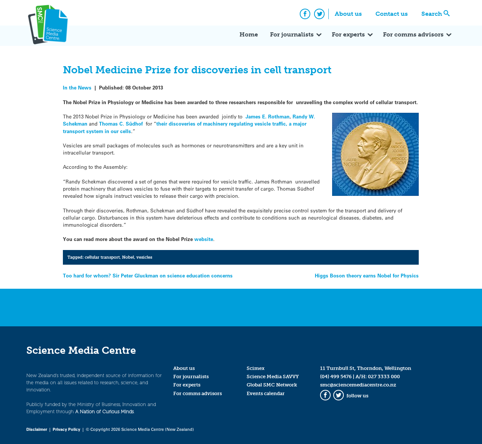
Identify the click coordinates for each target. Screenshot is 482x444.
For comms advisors (413, 34)
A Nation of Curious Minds (104, 411)
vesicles (144, 257)
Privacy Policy (66, 429)
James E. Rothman (268, 116)
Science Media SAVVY (273, 376)
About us (348, 13)
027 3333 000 (384, 376)
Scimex (256, 368)
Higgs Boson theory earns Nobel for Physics (367, 275)
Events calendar (266, 393)
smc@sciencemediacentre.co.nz (358, 385)
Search (431, 13)
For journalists (292, 34)
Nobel (128, 257)
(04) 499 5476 (336, 376)
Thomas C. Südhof (121, 123)
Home (248, 34)
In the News (77, 87)
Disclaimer (36, 429)
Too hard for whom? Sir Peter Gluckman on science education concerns (148, 275)
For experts (348, 34)
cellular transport (102, 257)
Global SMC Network (272, 385)
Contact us (391, 13)
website (203, 239)
